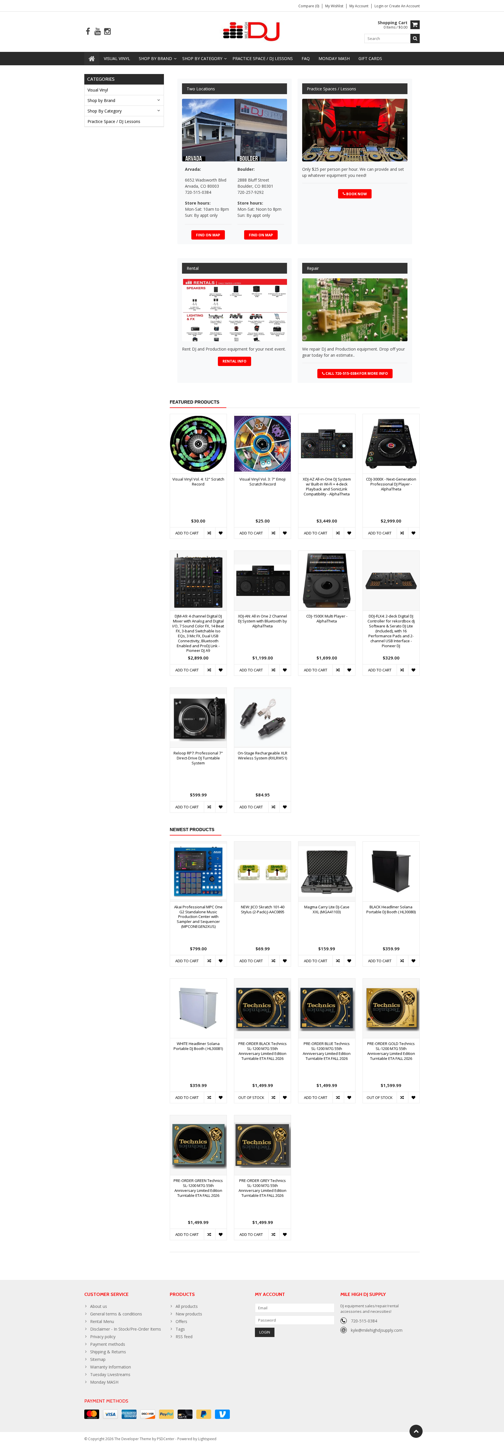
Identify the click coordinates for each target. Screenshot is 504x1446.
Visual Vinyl (117, 58)
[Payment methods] (91, 1414)
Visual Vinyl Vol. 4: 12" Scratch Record (198, 482)
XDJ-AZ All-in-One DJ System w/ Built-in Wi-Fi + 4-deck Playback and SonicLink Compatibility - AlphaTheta (327, 487)
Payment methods (107, 1344)
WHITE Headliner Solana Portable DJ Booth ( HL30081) (198, 1046)
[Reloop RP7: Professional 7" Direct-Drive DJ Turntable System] (198, 691)
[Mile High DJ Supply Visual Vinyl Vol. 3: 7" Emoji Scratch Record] (262, 417)
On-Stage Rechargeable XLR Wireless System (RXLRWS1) (262, 756)
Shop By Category (202, 58)
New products (189, 1314)
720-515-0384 (364, 1321)
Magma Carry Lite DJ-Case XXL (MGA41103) (326, 909)
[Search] (415, 38)
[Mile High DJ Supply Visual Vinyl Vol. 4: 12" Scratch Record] (198, 417)
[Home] (91, 58)
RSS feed (184, 1336)
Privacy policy (103, 1336)
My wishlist (334, 5)
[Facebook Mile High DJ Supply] (88, 32)
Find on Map (208, 235)
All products (187, 1306)
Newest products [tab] (192, 829)
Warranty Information (110, 1367)
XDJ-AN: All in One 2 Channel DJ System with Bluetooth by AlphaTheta (262, 621)
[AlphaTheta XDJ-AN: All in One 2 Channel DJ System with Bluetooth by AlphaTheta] (262, 554)
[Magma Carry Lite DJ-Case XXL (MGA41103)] (326, 844)
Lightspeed (207, 1438)
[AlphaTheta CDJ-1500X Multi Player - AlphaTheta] (326, 554)
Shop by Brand (155, 58)
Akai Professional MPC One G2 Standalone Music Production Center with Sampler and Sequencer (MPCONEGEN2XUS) (198, 917)
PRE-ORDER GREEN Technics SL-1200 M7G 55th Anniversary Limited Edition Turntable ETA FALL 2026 (198, 1188)
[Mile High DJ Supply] (252, 31)
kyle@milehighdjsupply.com (376, 1330)
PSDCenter (165, 1438)
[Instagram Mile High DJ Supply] (107, 32)
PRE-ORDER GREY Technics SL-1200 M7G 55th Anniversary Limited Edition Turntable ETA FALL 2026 (262, 1188)
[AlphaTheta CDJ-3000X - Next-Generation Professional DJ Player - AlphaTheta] (391, 417)
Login (379, 5)
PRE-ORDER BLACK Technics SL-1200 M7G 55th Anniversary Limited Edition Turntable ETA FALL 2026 (262, 1051)
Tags (180, 1329)
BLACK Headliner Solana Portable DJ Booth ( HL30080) (391, 909)
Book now (356, 193)
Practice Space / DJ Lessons (262, 58)
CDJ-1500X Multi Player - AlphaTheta (326, 619)
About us (98, 1306)
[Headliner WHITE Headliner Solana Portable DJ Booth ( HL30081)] (198, 981)
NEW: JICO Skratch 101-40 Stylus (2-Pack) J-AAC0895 (262, 909)
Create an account (404, 5)
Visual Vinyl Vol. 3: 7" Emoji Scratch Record (262, 482)
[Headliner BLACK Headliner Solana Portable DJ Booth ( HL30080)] (391, 844)
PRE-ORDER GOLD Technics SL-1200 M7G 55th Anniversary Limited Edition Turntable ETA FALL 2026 (391, 1051)
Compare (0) (308, 5)
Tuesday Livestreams (110, 1374)
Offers (181, 1321)
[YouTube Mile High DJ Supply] (97, 32)
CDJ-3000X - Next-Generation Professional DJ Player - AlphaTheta (391, 484)
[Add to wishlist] (221, 533)
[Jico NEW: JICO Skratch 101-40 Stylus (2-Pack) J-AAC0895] (262, 844)
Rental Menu (102, 1321)
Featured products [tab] (194, 402)
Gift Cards (370, 58)
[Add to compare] (209, 533)
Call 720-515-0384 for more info (357, 373)
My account (358, 5)
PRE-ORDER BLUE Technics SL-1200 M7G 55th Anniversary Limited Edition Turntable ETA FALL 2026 (327, 1051)
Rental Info (234, 361)
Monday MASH (334, 58)
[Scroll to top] (416, 1431)
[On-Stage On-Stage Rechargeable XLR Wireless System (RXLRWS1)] (262, 691)
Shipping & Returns (108, 1351)
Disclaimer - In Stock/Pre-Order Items (125, 1329)
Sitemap (98, 1359)
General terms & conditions (116, 1314)
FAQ (306, 58)
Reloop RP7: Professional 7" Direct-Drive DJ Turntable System (198, 758)
